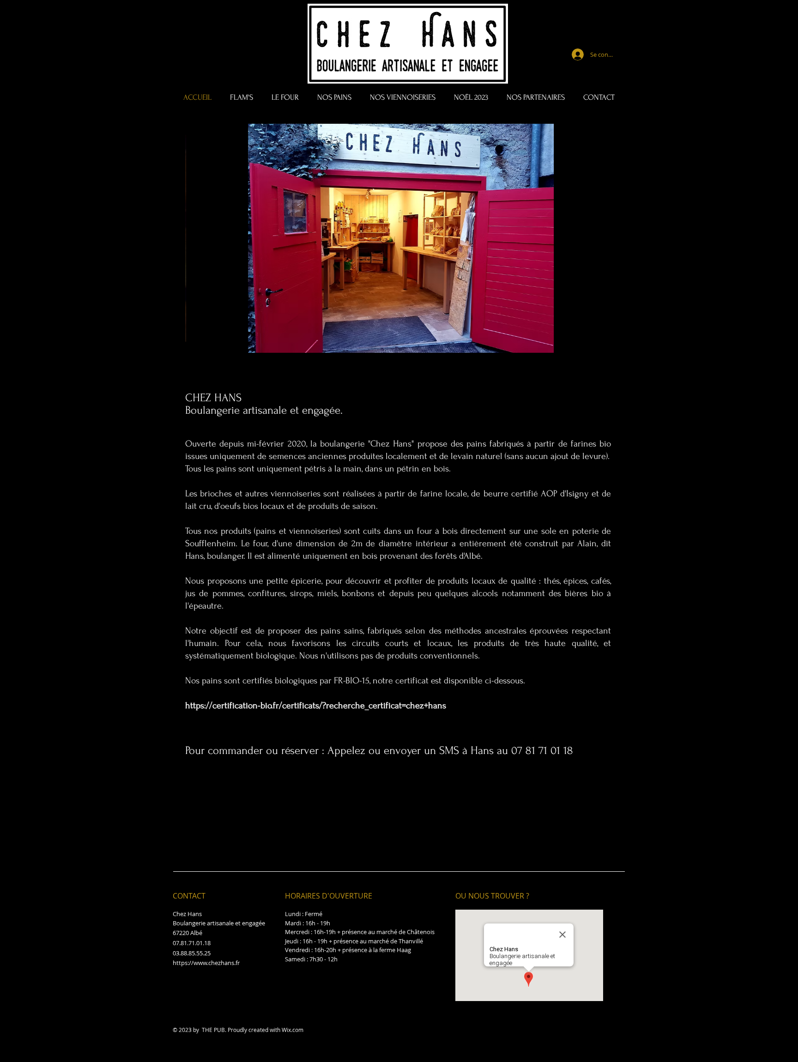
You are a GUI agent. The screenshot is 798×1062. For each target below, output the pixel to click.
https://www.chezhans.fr (206, 963)
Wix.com (292, 1029)
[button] (399, 238)
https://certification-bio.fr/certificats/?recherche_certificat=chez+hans (315, 705)
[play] (593, 344)
